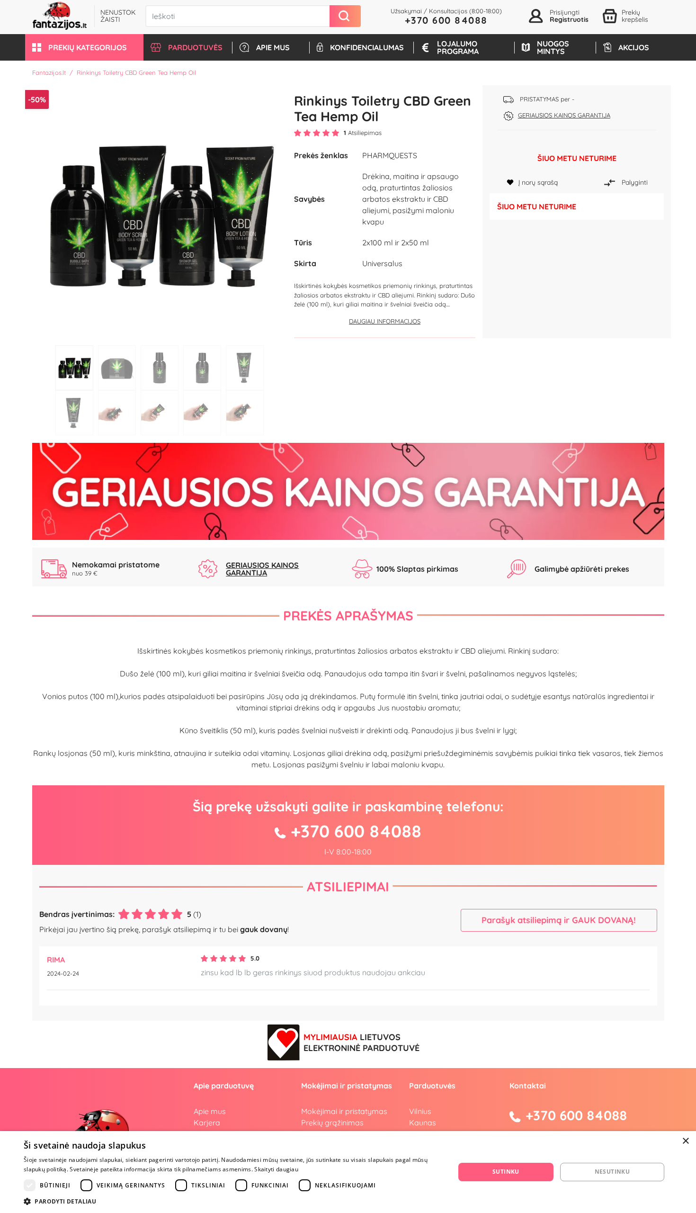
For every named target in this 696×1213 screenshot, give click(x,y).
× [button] (685, 1141)
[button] (84, 47)
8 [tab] (159, 412)
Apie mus (210, 1111)
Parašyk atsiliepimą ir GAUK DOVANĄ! (559, 920)
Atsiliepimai (348, 886)
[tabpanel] (159, 213)
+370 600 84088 (446, 20)
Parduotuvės (432, 1085)
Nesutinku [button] (612, 1172)
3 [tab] (159, 367)
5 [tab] (245, 367)
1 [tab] (74, 367)
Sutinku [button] (505, 1172)
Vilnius (420, 1111)
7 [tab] (117, 412)
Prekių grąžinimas (332, 1122)
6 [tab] (74, 412)
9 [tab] (202, 412)
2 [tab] (117, 367)
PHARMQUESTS (389, 155)
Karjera (207, 1122)
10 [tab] (245, 412)
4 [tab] (202, 367)
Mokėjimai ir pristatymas (344, 1111)
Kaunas (422, 1122)
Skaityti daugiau (276, 1169)
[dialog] (348, 1172)
